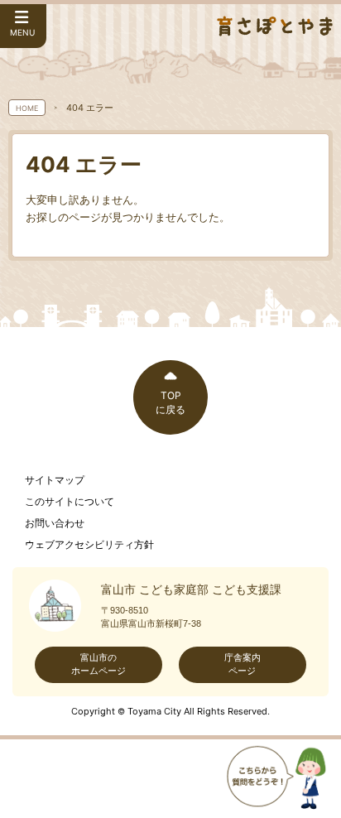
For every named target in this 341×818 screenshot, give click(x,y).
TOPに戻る (170, 402)
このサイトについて (69, 502)
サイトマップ (54, 480)
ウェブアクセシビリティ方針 (89, 545)
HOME (27, 108)
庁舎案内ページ (242, 664)
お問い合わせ (54, 523)
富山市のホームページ (98, 664)
